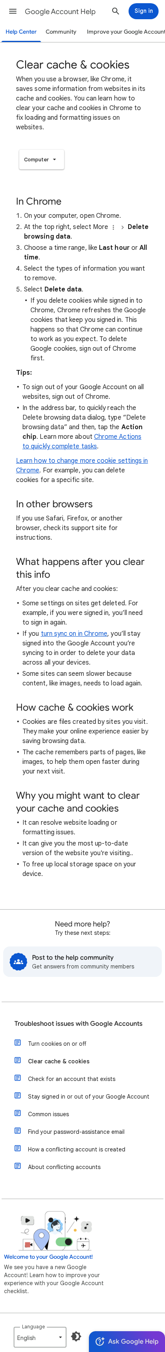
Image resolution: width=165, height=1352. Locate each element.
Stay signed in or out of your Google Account (88, 1096)
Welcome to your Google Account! (48, 1257)
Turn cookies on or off (57, 1043)
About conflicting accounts (64, 1167)
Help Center (21, 31)
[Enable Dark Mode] (76, 1336)
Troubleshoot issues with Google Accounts (78, 1024)
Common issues (48, 1114)
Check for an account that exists (71, 1079)
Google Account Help (60, 11)
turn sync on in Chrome (74, 634)
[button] (12, 11)
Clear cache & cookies (59, 1061)
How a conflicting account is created (76, 1149)
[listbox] (41, 159)
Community (61, 31)
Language (33, 1327)
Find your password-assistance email (76, 1131)
